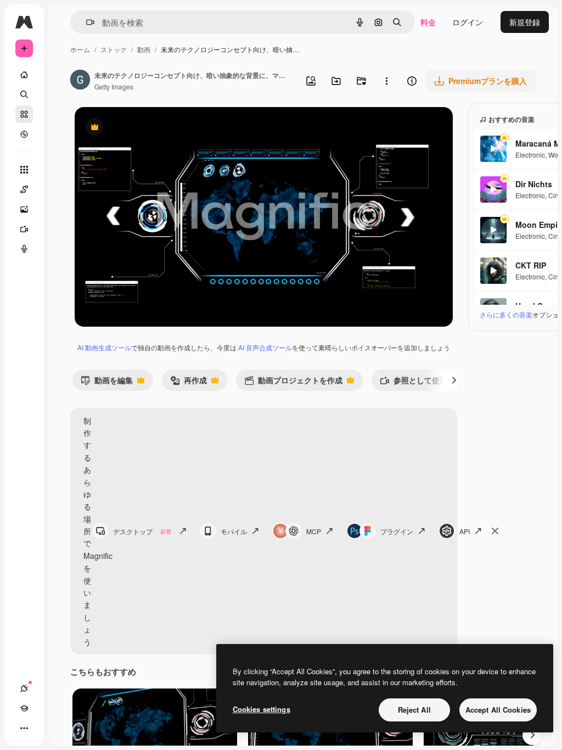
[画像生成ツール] (24, 209)
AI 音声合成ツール (265, 347)
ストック (113, 49)
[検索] (24, 94)
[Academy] (24, 708)
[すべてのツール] (24, 169)
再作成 (188, 382)
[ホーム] (24, 74)
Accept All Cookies (498, 709)
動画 (143, 49)
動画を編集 (107, 382)
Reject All (414, 709)
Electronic (530, 154)
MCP (313, 531)
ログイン (467, 21)
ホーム (80, 49)
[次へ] (454, 380)
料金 (428, 21)
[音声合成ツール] (24, 249)
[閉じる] (495, 531)
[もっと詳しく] (24, 134)
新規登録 (524, 21)
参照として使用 (413, 382)
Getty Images (113, 86)
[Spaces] (24, 189)
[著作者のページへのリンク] (80, 81)
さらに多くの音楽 (506, 314)
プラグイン (396, 531)
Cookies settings (261, 709)
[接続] (24, 688)
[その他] (24, 728)
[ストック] (24, 114)
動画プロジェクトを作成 (293, 382)
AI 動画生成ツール (104, 347)
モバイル (234, 531)
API (464, 531)
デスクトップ (142, 531)
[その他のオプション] (386, 81)
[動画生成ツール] (24, 229)
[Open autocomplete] (86, 22)
